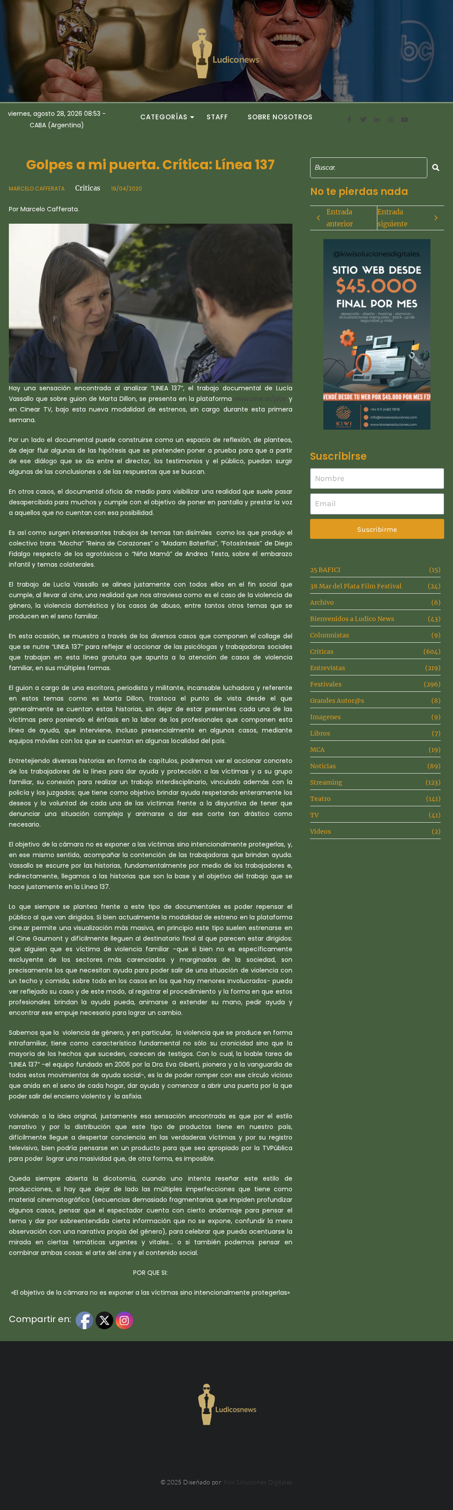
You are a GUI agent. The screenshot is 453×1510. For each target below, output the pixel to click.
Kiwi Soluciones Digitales (258, 1482)
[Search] (435, 167)
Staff (217, 117)
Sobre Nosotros (280, 117)
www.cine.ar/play (260, 398)
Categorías (163, 117)
